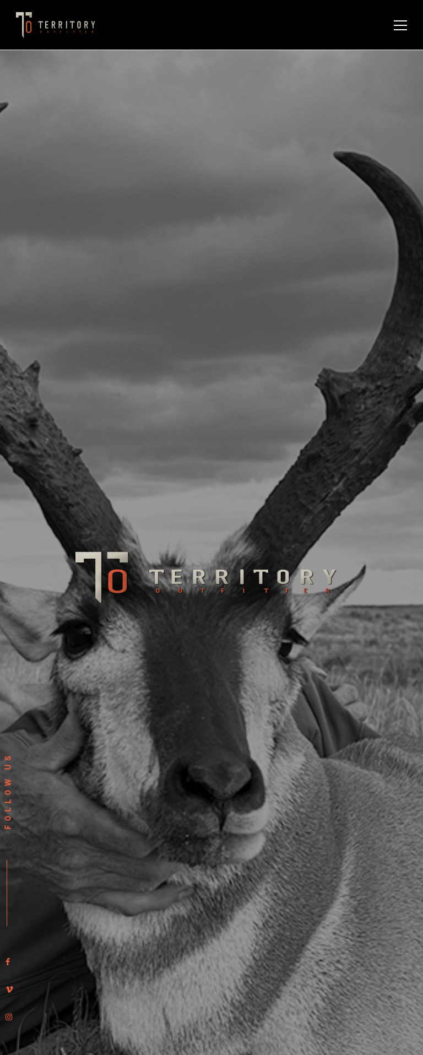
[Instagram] (9, 1017)
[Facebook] (8, 961)
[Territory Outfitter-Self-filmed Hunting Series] (57, 24)
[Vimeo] (9, 989)
